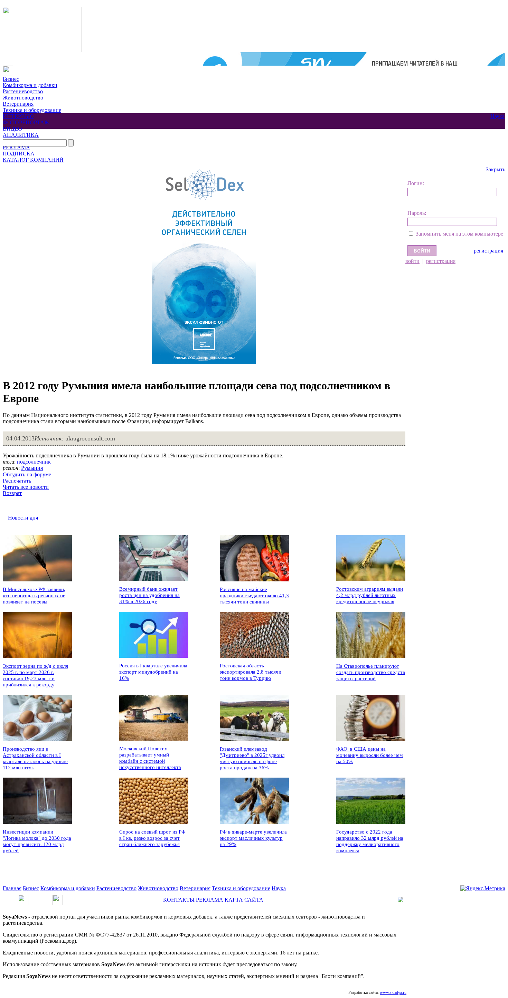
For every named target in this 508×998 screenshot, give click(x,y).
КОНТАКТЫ (179, 900)
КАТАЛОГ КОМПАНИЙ (33, 160)
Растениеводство (23, 91)
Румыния (32, 468)
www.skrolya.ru (393, 992)
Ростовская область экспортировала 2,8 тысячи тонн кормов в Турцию (250, 672)
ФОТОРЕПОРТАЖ (26, 122)
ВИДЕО (12, 129)
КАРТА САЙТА (244, 900)
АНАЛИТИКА (21, 135)
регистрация (488, 251)
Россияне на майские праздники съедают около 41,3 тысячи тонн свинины (254, 596)
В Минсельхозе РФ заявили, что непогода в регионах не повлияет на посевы (34, 596)
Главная (12, 888)
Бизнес (11, 79)
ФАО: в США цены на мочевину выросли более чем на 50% (369, 755)
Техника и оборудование (32, 110)
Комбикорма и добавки (30, 85)
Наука (497, 116)
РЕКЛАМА (16, 147)
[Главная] (8, 69)
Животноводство (23, 98)
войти (412, 261)
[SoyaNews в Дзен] (58, 898)
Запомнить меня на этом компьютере (459, 234)
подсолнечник (34, 462)
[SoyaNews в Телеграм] (23, 898)
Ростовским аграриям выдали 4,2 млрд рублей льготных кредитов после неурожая (369, 595)
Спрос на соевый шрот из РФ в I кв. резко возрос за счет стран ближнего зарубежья (152, 838)
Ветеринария (18, 104)
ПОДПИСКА (19, 153)
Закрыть (495, 169)
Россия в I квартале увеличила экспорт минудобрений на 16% (153, 672)
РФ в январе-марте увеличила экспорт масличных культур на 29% (253, 838)
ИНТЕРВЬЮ (18, 116)
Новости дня (23, 518)
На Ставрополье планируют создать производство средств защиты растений (370, 672)
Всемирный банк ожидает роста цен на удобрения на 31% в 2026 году (149, 595)
